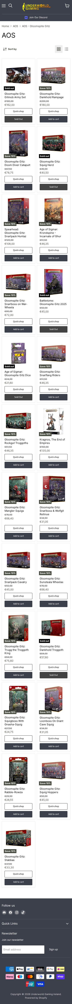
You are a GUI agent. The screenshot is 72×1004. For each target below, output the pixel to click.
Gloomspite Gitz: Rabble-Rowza (15, 790)
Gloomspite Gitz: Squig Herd (50, 163)
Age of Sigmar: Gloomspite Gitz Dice (18, 373)
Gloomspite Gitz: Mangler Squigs (15, 509)
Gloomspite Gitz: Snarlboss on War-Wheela (16, 304)
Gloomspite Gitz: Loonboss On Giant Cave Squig (51, 721)
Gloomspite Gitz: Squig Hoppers (50, 790)
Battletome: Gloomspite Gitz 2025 (53, 302)
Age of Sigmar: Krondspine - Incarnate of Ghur (50, 233)
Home (5, 26)
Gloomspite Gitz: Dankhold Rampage (52, 95)
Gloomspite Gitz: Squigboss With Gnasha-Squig (15, 721)
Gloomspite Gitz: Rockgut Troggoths (16, 441)
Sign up (53, 949)
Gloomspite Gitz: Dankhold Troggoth (51, 648)
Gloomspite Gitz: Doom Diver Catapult (17, 163)
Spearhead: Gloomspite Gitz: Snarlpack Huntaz (15, 233)
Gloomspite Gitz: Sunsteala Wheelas (51, 580)
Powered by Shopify (36, 997)
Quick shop (18, 111)
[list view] (66, 49)
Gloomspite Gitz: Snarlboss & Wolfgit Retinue (52, 511)
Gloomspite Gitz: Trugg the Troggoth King (17, 650)
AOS (15, 26)
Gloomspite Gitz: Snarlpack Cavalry (16, 580)
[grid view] (59, 49)
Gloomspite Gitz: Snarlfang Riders (50, 373)
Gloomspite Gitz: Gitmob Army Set (15, 95)
